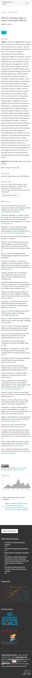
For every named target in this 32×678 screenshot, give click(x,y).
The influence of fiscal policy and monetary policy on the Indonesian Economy (15, 569)
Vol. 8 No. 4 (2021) (6, 12)
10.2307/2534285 (18, 446)
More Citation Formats (10, 195)
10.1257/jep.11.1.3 (15, 421)
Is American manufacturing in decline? (16, 548)
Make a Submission (9, 531)
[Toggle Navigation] (27, 3)
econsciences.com (21, 657)
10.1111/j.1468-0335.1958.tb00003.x (11, 389)
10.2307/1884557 (12, 453)
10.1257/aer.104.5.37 (7, 223)
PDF (4, 32)
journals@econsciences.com (16, 659)
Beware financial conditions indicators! (17, 553)
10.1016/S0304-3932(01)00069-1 (10, 212)
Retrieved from (6, 269)
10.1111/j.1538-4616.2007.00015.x (15, 233)
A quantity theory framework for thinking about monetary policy (16, 505)
